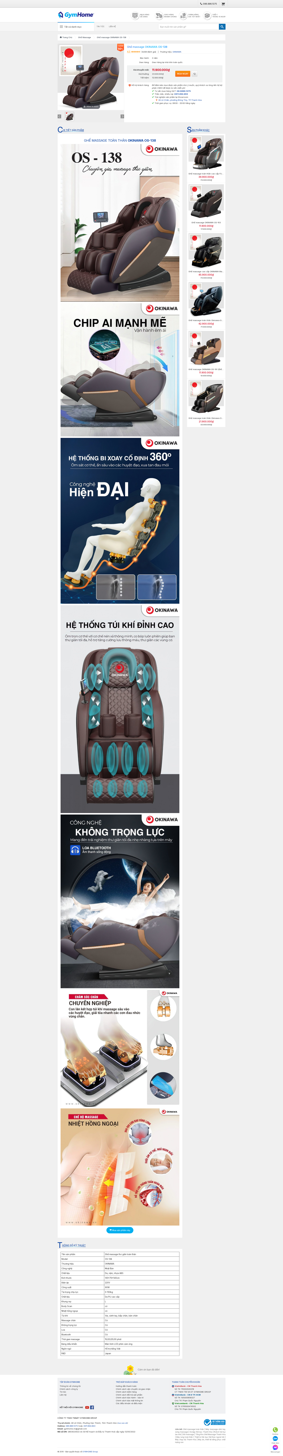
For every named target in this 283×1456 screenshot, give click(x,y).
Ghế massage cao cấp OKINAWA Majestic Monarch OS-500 (216, 271)
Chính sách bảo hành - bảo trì (130, 1397)
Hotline (275, 1434)
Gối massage (188, 1434)
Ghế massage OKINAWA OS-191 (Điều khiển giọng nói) (213, 369)
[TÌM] (222, 27)
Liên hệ (63, 1395)
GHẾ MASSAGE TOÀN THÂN (120, 140)
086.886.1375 (209, 3)
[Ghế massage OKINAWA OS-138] (69, 116)
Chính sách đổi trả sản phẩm (129, 1395)
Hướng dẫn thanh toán (126, 1386)
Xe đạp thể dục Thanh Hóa (201, 1432)
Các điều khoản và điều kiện (129, 1403)
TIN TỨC (101, 26)
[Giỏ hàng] (223, 4)
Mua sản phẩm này (121, 1230)
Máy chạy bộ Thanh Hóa (185, 1440)
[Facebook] (92, 1407)
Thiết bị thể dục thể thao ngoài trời (209, 1437)
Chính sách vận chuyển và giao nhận (133, 1389)
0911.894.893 (89, 1426)
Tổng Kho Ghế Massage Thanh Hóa (210, 1434)
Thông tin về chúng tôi (70, 1386)
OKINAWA (177, 52)
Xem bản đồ (122, 1423)
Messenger (275, 1452)
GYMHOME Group (90, 1452)
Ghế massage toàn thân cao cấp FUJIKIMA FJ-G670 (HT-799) (217, 173)
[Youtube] (87, 1407)
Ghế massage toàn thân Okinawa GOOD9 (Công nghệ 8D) (215, 320)
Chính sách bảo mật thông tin (129, 1400)
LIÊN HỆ (112, 26)
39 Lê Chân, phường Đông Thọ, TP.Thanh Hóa (180, 100)
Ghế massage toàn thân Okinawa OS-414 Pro (209, 418)
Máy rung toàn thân (184, 1437)
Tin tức (63, 1392)
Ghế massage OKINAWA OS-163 (206, 222)
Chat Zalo (275, 1443)
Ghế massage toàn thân (193, 1429)
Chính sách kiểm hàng (126, 1392)
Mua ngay (182, 73)
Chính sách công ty (69, 1389)
